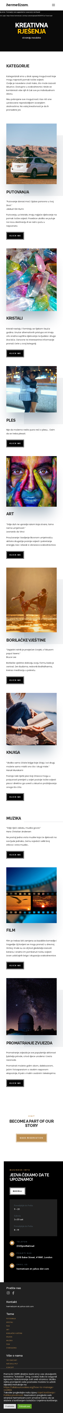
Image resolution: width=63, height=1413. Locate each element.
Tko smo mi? (11, 1360)
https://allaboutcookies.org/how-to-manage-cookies (29, 1388)
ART (7, 1329)
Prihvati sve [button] (24, 1406)
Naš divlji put (12, 1364)
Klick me (15, 235)
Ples (8, 1326)
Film (8, 1344)
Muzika (9, 1340)
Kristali (9, 1322)
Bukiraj (17, 1191)
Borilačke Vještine (14, 1333)
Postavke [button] (9, 1406)
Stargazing (11, 1348)
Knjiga (9, 1337)
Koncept (10, 1367)
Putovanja (11, 1318)
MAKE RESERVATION (31, 1137)
